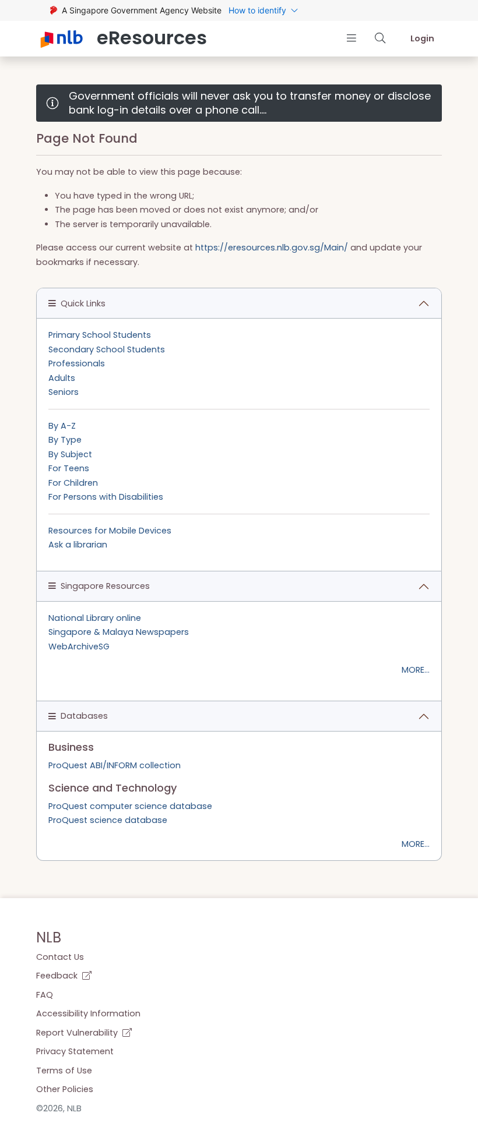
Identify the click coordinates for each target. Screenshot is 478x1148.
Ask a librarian (77, 544)
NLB (48, 937)
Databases (84, 716)
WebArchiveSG (79, 646)
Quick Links (83, 303)
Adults (61, 378)
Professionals (76, 363)
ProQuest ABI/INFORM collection (114, 765)
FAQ (44, 995)
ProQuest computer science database (130, 806)
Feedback (58, 975)
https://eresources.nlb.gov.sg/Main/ (271, 247)
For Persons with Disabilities (105, 497)
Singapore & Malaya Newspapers (118, 632)
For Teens (68, 468)
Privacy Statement (75, 1051)
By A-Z (62, 426)
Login (422, 38)
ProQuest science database (107, 820)
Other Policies (64, 1089)
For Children (73, 483)
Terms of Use (64, 1070)
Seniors (63, 392)
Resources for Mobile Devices (109, 530)
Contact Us (60, 957)
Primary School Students (99, 335)
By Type (65, 440)
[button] (351, 38)
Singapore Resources (105, 586)
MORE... (416, 670)
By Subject (70, 454)
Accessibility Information (88, 1013)
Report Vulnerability (78, 1033)
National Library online (94, 618)
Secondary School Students (106, 349)
